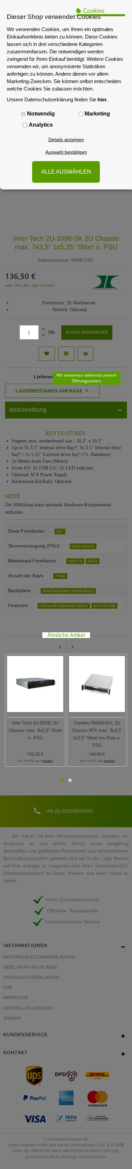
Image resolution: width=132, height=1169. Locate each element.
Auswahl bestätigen (66, 152)
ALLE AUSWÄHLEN (66, 172)
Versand (47, 760)
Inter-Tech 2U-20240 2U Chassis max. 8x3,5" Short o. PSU (35, 730)
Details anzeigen (66, 139)
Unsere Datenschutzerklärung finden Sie (57, 99)
